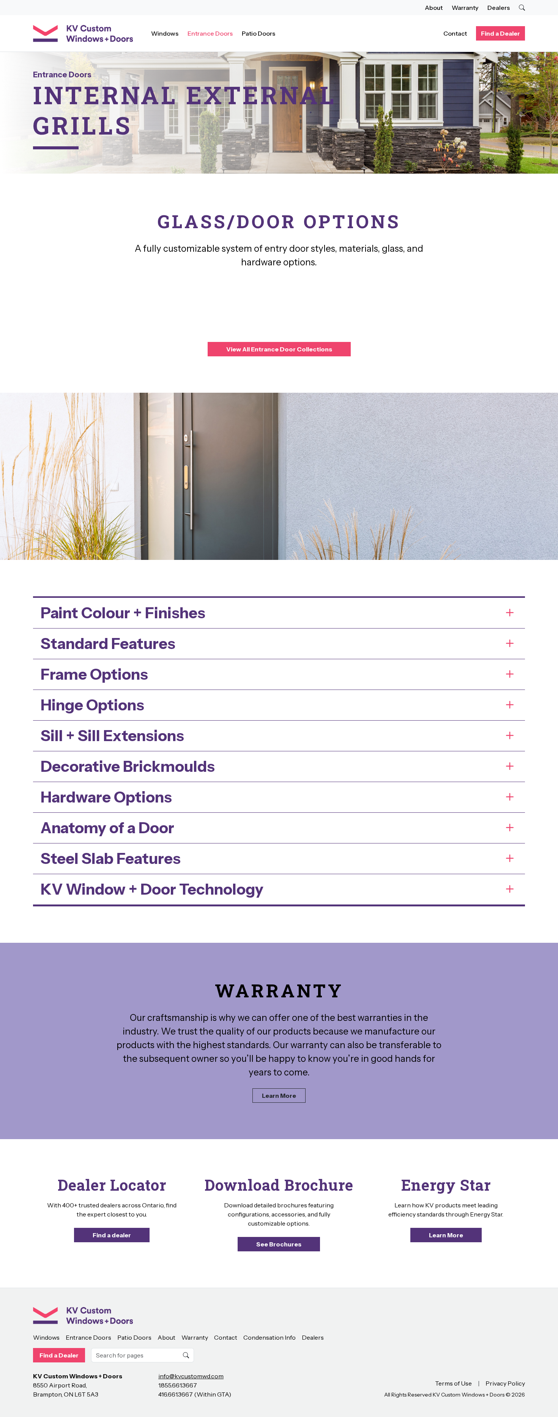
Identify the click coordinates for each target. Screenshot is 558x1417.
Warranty (465, 7)
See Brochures (278, 1244)
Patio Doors (258, 33)
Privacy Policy (505, 1383)
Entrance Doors (210, 33)
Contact (455, 33)
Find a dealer (112, 1235)
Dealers (498, 7)
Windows (164, 33)
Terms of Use (453, 1383)
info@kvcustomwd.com (191, 1376)
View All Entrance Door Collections (279, 349)
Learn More (279, 1095)
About (434, 7)
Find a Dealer (500, 33)
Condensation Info (269, 1337)
